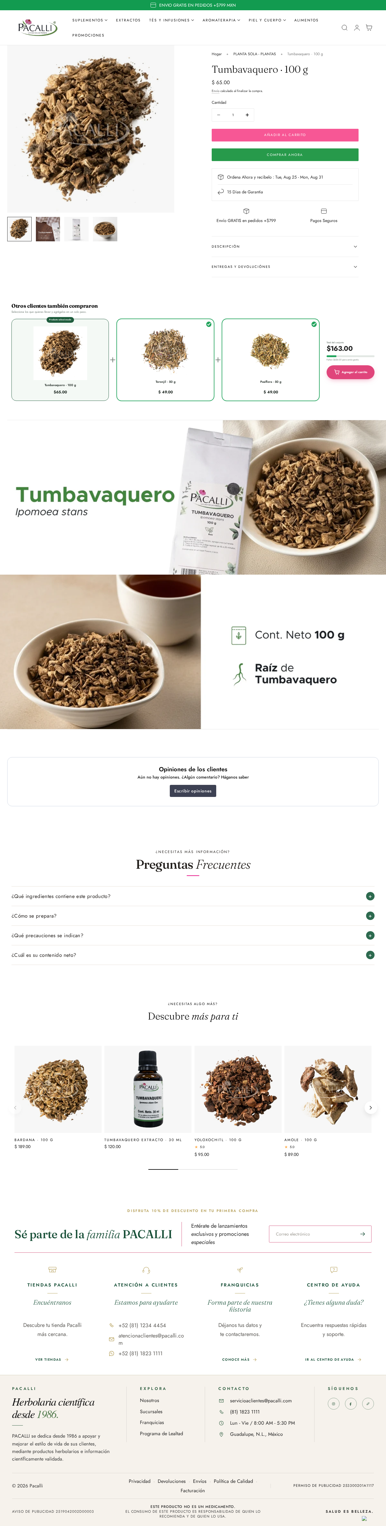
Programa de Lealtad (161, 1434)
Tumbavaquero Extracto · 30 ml (143, 1139)
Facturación (193, 1491)
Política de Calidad (233, 1481)
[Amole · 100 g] (328, 1089)
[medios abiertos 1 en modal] (163, 55)
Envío (216, 91)
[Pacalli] (368, 1404)
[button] (344, 27)
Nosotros (149, 1401)
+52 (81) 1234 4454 (142, 1325)
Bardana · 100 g (33, 1139)
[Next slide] (371, 1107)
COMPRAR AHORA (285, 154)
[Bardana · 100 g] (58, 1089)
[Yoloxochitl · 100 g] (238, 1089)
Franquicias (152, 1423)
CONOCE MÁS (236, 1359)
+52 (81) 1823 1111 (141, 1353)
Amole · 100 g (300, 1139)
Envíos (200, 1481)
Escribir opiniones (193, 791)
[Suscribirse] (363, 1234)
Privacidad (139, 1481)
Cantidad (219, 102)
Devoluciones (172, 1481)
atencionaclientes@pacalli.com (151, 1339)
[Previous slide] (15, 1107)
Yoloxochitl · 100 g (218, 1139)
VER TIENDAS (48, 1359)
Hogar (217, 54)
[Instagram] (334, 1404)
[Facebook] (351, 1404)
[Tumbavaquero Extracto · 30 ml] (147, 1089)
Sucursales (151, 1412)
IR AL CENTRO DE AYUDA (329, 1359)
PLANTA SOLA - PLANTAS (254, 54)
